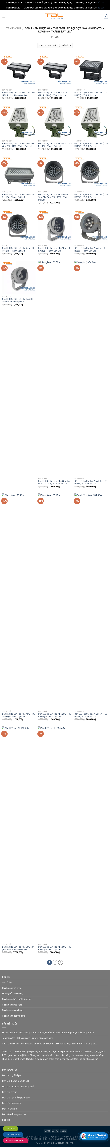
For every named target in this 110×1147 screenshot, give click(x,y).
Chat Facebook (13, 1134)
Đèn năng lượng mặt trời (14, 1114)
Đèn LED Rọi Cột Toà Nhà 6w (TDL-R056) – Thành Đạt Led (90, 249)
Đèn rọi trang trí (9, 1108)
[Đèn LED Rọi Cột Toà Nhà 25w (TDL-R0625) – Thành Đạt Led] (55, 601)
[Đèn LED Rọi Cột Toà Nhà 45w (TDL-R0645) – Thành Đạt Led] (19, 601)
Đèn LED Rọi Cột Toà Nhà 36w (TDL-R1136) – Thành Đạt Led (91, 145)
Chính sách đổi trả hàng (13, 1015)
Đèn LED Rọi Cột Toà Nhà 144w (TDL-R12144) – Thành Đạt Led (52, 94)
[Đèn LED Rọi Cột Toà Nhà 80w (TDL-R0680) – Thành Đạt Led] (91, 368)
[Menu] (4, 16)
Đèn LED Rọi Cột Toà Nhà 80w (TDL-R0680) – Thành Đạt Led (91, 482)
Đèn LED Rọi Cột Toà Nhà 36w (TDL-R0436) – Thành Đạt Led (91, 715)
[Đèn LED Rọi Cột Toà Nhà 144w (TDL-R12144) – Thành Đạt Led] (55, 71)
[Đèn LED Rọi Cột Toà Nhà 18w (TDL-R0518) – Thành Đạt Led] (55, 226)
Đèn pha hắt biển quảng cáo (16, 1097)
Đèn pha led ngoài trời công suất (18, 1086)
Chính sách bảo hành (12, 1004)
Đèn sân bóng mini (11, 1103)
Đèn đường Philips (11, 1075)
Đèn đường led (9, 1070)
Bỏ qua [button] (101, 2)
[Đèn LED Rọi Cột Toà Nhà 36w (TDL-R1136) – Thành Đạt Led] (91, 121)
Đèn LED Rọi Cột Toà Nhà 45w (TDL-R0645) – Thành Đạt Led (19, 715)
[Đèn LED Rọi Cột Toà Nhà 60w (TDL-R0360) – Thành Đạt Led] (55, 834)
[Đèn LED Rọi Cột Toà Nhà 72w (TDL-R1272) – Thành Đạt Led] (91, 71)
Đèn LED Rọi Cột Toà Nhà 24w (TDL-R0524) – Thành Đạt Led (19, 249)
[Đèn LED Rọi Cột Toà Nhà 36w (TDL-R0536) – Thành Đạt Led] (91, 172)
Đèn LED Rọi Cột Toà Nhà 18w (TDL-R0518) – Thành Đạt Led (55, 249)
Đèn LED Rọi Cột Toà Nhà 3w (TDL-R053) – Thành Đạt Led (18, 300)
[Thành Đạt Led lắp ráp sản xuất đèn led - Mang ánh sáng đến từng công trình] (55, 16)
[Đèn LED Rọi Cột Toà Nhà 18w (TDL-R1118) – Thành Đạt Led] (19, 172)
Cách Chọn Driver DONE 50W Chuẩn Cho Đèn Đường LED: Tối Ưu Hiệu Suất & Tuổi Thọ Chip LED (49, 1043)
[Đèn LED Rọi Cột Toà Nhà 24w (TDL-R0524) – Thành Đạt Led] (19, 226)
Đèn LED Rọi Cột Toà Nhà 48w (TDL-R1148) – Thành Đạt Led (55, 145)
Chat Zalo (10, 1128)
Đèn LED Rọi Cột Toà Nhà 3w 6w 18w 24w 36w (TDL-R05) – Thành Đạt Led (53, 197)
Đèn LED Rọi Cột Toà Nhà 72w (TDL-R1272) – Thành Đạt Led (91, 94)
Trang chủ (13, 28)
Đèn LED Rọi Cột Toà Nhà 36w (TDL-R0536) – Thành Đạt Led (91, 196)
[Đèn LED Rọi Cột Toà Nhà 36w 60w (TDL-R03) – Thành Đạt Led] (19, 834)
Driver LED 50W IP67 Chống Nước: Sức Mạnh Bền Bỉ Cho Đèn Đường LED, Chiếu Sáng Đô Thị (48, 1032)
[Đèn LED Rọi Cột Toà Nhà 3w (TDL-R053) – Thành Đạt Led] (19, 277)
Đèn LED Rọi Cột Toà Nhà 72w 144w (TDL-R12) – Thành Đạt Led (19, 94)
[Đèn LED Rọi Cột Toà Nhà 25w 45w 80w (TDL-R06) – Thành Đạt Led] (55, 368)
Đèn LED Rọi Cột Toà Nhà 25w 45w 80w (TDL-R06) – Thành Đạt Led (54, 482)
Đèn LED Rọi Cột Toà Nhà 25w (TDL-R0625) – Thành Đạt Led (55, 715)
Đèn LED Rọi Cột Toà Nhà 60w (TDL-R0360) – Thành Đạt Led (55, 948)
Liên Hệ (6, 977)
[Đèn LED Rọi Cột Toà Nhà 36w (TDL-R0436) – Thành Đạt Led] (91, 601)
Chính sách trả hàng (11, 988)
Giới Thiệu (7, 982)
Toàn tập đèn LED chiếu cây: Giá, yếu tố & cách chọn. (28, 1038)
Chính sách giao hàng (12, 1010)
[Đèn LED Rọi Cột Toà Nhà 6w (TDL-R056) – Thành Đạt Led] (91, 226)
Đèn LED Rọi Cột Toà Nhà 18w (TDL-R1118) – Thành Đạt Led (19, 196)
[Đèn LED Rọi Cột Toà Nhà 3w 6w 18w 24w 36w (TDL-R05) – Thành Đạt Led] (55, 172)
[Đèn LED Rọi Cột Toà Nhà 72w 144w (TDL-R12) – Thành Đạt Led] (19, 71)
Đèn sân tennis (9, 1092)
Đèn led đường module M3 (15, 1081)
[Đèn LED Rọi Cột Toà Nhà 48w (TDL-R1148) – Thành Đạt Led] (55, 121)
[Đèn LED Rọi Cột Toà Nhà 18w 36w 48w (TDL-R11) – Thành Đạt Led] (19, 121)
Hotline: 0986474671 (16, 1140)
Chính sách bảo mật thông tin (16, 999)
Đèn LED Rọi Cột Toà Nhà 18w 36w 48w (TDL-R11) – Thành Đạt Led (18, 145)
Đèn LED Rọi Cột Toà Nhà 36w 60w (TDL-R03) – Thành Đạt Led (18, 948)
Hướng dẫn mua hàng (12, 993)
